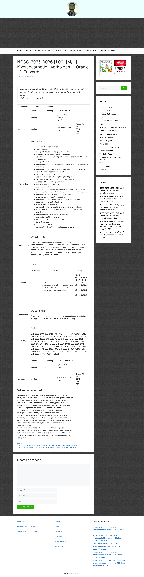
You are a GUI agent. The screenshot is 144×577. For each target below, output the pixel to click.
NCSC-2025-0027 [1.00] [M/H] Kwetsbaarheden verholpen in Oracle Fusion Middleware (48, 447)
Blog (101, 124)
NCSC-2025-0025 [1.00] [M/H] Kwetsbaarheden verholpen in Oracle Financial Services (48, 445)
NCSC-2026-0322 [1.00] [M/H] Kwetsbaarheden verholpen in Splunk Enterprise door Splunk (111, 215)
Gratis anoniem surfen (108, 131)
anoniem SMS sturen (107, 51)
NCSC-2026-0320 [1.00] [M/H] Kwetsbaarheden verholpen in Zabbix (111, 234)
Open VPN (103, 144)
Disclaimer (59, 531)
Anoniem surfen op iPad (108, 121)
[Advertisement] (72, 33)
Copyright (59, 526)
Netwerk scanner (106, 137)
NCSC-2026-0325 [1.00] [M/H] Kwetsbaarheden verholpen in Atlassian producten (111, 190)
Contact (58, 521)
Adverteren (59, 546)
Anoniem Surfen (23, 51)
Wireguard (103, 170)
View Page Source (24, 521)
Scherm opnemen (106, 151)
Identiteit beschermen (42, 51)
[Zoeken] (124, 88)
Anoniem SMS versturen (26, 526)
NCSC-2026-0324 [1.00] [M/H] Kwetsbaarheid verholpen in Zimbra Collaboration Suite (111, 198)
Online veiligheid (105, 141)
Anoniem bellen (75, 51)
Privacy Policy (60, 541)
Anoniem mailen (90, 51)
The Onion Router (106, 154)
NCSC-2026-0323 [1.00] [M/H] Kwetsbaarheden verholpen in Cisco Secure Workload (111, 207)
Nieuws (21, 443)
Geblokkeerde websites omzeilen (112, 127)
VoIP (101, 163)
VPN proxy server (60, 51)
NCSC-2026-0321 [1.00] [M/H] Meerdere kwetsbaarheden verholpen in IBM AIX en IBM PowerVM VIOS (109, 563)
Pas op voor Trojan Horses (109, 147)
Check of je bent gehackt (27, 531)
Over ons (58, 536)
